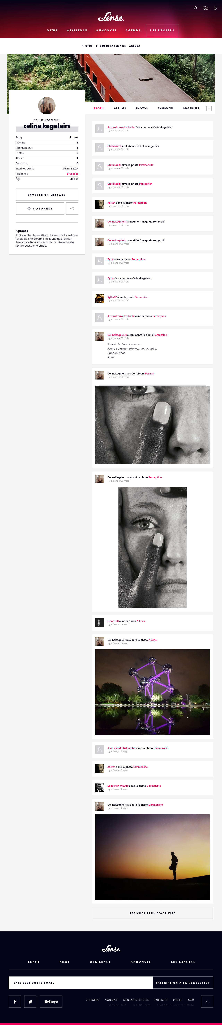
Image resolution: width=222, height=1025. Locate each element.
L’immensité (146, 164)
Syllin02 (112, 297)
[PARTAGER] (72, 208)
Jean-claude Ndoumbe (121, 747)
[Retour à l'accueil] (111, 16)
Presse (177, 999)
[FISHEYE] (51, 1002)
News (52, 30)
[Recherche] (195, 8)
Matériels (191, 108)
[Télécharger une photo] (205, 8)
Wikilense (77, 30)
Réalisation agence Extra (175, 1005)
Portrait (149, 373)
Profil (99, 108)
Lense (34, 961)
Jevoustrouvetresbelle (121, 127)
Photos (87, 46)
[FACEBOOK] (15, 1002)
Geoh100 (113, 620)
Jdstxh (111, 202)
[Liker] (179, 496)
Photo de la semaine (111, 46)
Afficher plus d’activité (153, 913)
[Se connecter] (215, 8)
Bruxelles (72, 173)
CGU (191, 999)
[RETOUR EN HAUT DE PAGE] (207, 1002)
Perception (145, 183)
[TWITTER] (30, 1002)
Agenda (134, 30)
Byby (111, 259)
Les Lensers (162, 30)
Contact (111, 999)
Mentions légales (136, 999)
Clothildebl (114, 145)
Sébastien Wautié (118, 785)
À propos (92, 999)
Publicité (161, 999)
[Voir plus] (209, 108)
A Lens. (141, 620)
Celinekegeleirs (117, 221)
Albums (120, 108)
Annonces (106, 30)
